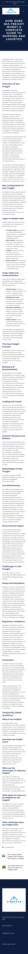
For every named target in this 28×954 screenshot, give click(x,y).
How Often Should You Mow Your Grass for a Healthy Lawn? (15, 867)
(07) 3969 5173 (8, 925)
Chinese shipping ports (15, 198)
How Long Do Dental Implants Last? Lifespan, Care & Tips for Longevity (15, 856)
